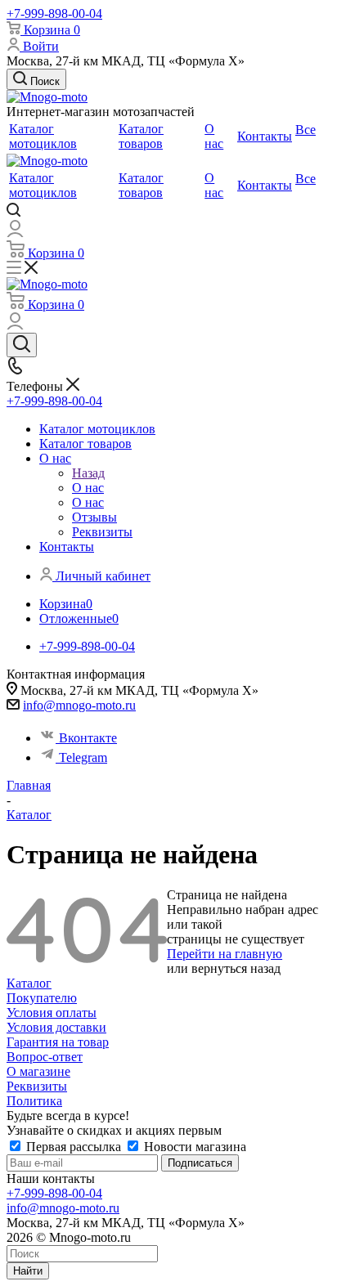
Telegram (83, 757)
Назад (88, 473)
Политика (34, 1101)
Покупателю (42, 998)
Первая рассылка (73, 1147)
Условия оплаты (52, 1012)
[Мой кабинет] (15, 233)
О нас (88, 488)
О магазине (38, 1071)
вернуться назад (236, 968)
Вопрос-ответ (45, 1057)
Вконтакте (88, 738)
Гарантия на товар (58, 1042)
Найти (28, 1271)
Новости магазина (193, 1147)
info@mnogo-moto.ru (79, 705)
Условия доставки (56, 1027)
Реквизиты (37, 1086)
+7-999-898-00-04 (54, 13)
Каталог (29, 983)
